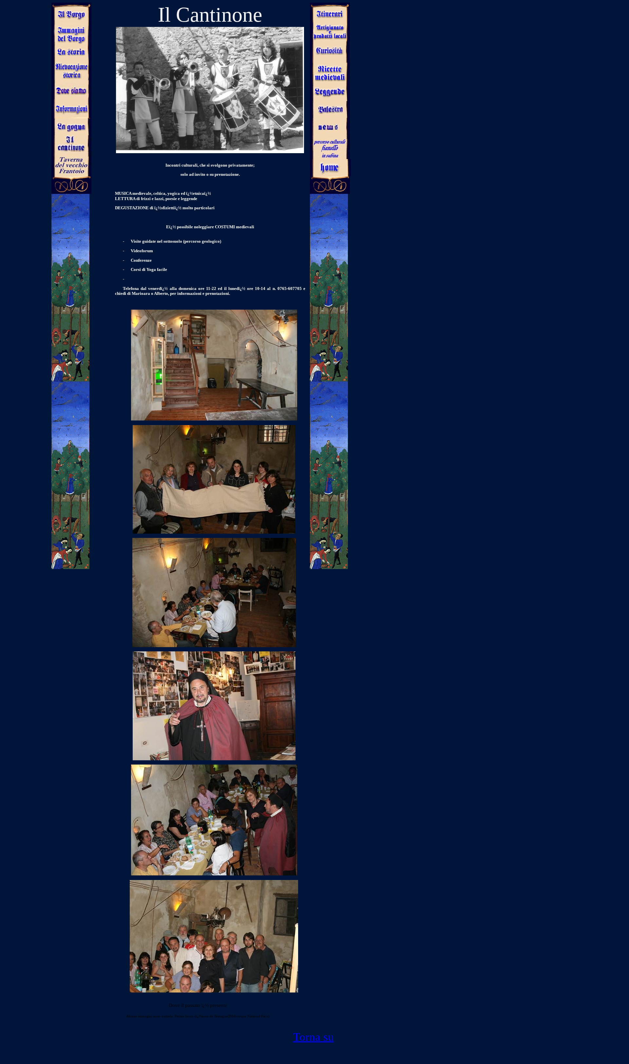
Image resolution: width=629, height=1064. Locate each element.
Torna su (313, 1037)
